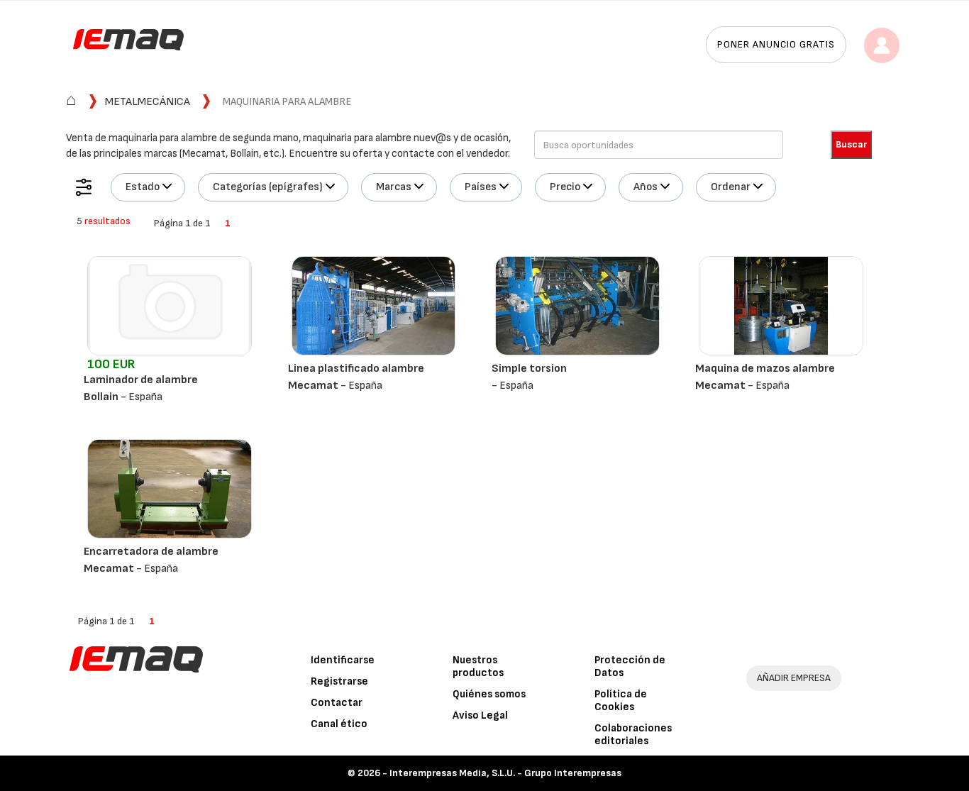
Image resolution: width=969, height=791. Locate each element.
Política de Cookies (620, 700)
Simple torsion (529, 368)
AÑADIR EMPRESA (794, 678)
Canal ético (339, 724)
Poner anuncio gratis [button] (776, 44)
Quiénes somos (489, 694)
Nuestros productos (478, 666)
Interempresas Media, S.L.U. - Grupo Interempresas (505, 773)
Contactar (336, 702)
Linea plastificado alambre (356, 368)
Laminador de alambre (141, 380)
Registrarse (339, 681)
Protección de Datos (629, 666)
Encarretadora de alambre (151, 551)
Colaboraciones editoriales (633, 734)
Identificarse (343, 660)
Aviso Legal (480, 715)
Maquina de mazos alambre (765, 368)
